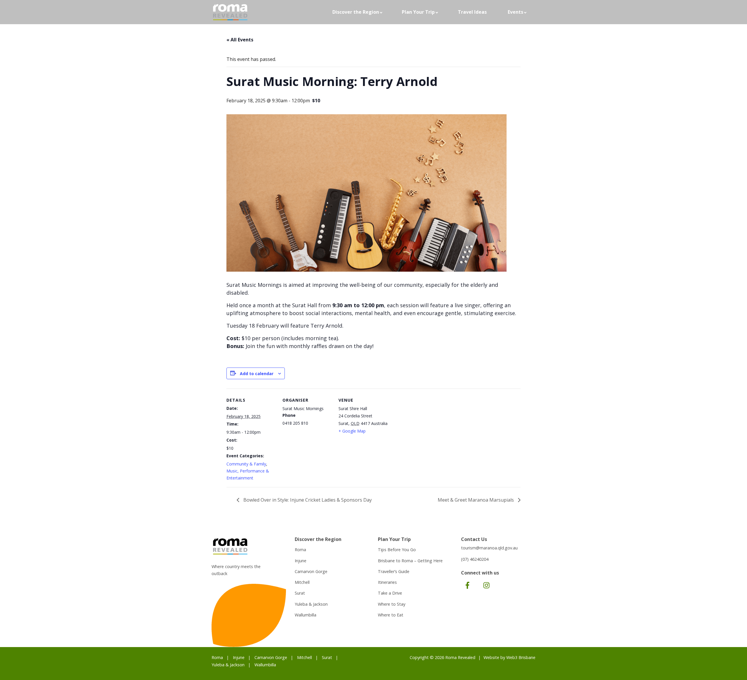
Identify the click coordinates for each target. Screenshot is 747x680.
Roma (300, 549)
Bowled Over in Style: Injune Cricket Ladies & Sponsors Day (307, 500)
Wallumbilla (305, 615)
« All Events (239, 39)
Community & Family (246, 464)
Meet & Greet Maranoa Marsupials (476, 500)
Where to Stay (391, 604)
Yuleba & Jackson (311, 604)
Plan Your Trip (418, 12)
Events (515, 12)
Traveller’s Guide (393, 571)
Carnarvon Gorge (311, 571)
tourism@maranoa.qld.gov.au (489, 548)
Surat (300, 593)
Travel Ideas (472, 12)
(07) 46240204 (474, 559)
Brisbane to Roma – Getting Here (410, 560)
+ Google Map (352, 431)
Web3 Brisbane (520, 657)
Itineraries (387, 582)
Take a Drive (390, 593)
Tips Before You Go (397, 549)
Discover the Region (355, 12)
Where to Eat (390, 615)
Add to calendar (256, 373)
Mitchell (302, 582)
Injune (300, 560)
